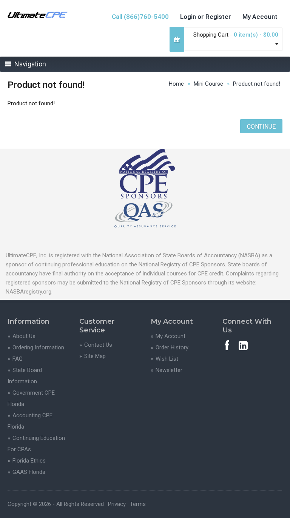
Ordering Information (38, 347)
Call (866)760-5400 (140, 16)
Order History (172, 347)
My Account (260, 16)
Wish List (167, 358)
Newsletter (169, 370)
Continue (261, 126)
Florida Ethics (29, 460)
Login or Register (205, 16)
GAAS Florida (28, 472)
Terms (138, 504)
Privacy (117, 504)
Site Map (95, 356)
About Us (23, 336)
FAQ (17, 358)
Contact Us (98, 344)
